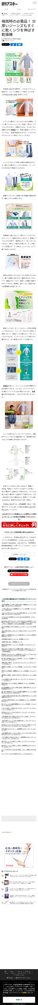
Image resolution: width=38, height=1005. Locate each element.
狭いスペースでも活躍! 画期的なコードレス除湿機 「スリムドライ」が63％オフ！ (19, 704)
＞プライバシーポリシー (19, 1004)
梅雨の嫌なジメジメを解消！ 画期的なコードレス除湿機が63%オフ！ (18, 684)
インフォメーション (19, 975)
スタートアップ (19, 9)
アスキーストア (16, 13)
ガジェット (28, 971)
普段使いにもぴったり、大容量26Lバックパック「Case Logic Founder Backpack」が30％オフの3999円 (19, 655)
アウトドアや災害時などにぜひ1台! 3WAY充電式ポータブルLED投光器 (18, 617)
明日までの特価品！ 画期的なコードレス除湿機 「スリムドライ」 (19, 671)
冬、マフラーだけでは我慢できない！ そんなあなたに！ (18, 753)
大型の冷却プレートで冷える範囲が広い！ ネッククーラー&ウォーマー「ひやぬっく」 (19, 721)
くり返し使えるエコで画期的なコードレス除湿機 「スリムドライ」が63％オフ (19, 609)
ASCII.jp (11, 977)
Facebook (12, 543)
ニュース (19, 971)
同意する (19, 1000)
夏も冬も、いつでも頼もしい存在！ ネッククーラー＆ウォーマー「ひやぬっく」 (19, 742)
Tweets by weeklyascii (6, 832)
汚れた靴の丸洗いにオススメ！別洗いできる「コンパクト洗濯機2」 (19, 631)
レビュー (12, 971)
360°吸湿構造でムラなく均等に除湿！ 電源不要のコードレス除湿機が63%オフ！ (19, 688)
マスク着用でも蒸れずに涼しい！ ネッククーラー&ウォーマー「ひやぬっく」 (19, 679)
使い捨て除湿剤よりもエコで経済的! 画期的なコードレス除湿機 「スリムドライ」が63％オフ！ (19, 692)
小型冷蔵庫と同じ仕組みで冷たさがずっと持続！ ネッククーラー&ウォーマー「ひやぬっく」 (19, 717)
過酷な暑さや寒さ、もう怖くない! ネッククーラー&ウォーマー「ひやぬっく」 (19, 663)
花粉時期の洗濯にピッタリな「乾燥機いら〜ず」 (15, 639)
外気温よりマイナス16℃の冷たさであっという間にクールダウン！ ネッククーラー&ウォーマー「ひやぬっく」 (19, 725)
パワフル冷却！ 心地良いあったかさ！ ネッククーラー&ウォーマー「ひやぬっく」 (19, 708)
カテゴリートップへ (20, 584)
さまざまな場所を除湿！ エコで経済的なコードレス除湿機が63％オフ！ (19, 700)
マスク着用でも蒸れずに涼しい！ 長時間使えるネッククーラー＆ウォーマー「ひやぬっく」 (19, 737)
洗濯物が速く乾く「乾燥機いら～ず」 (12, 642)
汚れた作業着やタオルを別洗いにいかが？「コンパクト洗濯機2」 (19, 627)
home (6, 13)
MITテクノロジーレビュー (24, 977)
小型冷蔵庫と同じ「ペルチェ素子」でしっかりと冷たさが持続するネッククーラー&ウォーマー (19, 733)
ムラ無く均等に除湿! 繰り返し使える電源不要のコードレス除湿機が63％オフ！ (19, 696)
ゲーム (6, 973)
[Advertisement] (19, 772)
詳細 (24, 992)
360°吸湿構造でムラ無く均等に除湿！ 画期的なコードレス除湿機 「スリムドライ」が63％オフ (19, 605)
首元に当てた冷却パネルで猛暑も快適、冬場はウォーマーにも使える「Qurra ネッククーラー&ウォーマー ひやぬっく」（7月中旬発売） (19, 650)
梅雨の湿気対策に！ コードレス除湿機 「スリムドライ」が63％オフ (18, 645)
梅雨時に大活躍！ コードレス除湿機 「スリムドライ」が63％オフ (19, 667)
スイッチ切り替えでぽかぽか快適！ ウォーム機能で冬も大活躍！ (19, 750)
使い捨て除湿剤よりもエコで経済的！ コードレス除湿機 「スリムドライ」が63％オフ (19, 659)
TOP (5, 971)
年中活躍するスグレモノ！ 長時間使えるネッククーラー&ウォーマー (19, 729)
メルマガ (20, 543)
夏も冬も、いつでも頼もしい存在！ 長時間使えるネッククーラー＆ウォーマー (19, 746)
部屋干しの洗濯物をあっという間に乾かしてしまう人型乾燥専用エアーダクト (19, 635)
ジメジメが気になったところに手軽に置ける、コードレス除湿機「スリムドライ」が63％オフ (19, 613)
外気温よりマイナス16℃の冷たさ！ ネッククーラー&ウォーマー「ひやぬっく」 (19, 713)
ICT (31, 9)
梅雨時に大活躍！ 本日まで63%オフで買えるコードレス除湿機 (19, 675)
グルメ (6, 9)
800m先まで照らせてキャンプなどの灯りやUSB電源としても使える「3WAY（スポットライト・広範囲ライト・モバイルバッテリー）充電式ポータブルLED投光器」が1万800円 (19, 622)
